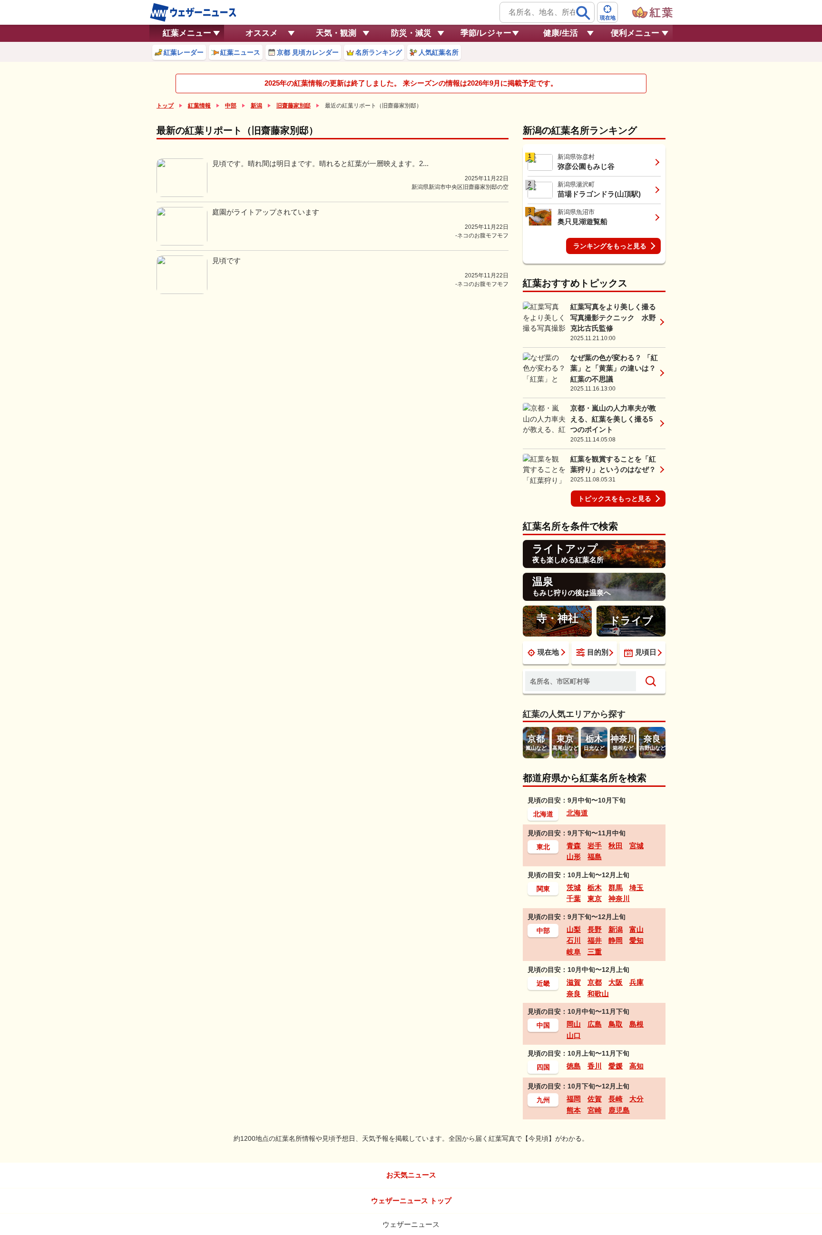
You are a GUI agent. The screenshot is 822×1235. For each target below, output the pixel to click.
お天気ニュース (411, 1175)
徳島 (574, 1066)
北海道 (543, 814)
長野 (594, 929)
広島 (594, 1024)
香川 (594, 1066)
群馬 (615, 887)
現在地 (548, 652)
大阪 (615, 982)
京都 (594, 982)
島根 (636, 1024)
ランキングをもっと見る (609, 246)
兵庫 (636, 982)
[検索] (583, 13)
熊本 (574, 1110)
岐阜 (574, 952)
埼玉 (636, 887)
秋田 (615, 846)
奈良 (574, 994)
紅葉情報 (199, 105)
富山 (636, 929)
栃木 (594, 887)
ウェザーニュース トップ (411, 1200)
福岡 (574, 1099)
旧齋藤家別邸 (293, 105)
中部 (230, 105)
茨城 (574, 887)
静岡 (615, 940)
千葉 (574, 898)
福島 (594, 857)
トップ (165, 105)
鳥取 (615, 1024)
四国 (543, 1067)
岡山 (574, 1024)
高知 (636, 1066)
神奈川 (619, 898)
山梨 (574, 929)
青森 (574, 846)
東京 (594, 898)
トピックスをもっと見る (614, 498)
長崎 (615, 1099)
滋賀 (574, 982)
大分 (636, 1099)
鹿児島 (619, 1110)
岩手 (594, 846)
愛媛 (615, 1066)
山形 (574, 857)
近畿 (543, 983)
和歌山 (598, 994)
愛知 (636, 940)
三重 (594, 952)
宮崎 (594, 1110)
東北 (543, 847)
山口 (574, 1035)
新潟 (256, 105)
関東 (543, 888)
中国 (543, 1025)
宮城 (636, 846)
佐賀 (594, 1099)
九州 (543, 1100)
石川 (574, 940)
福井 (594, 940)
